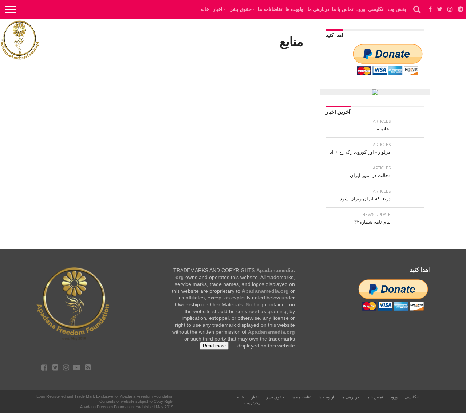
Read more (214, 346)
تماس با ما (343, 9)
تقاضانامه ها (270, 9)
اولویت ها (295, 9)
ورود (360, 9)
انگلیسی (376, 9)
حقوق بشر (241, 9)
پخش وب (397, 9)
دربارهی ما (318, 9)
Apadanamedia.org (265, 291)
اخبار (217, 9)
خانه (205, 9)
